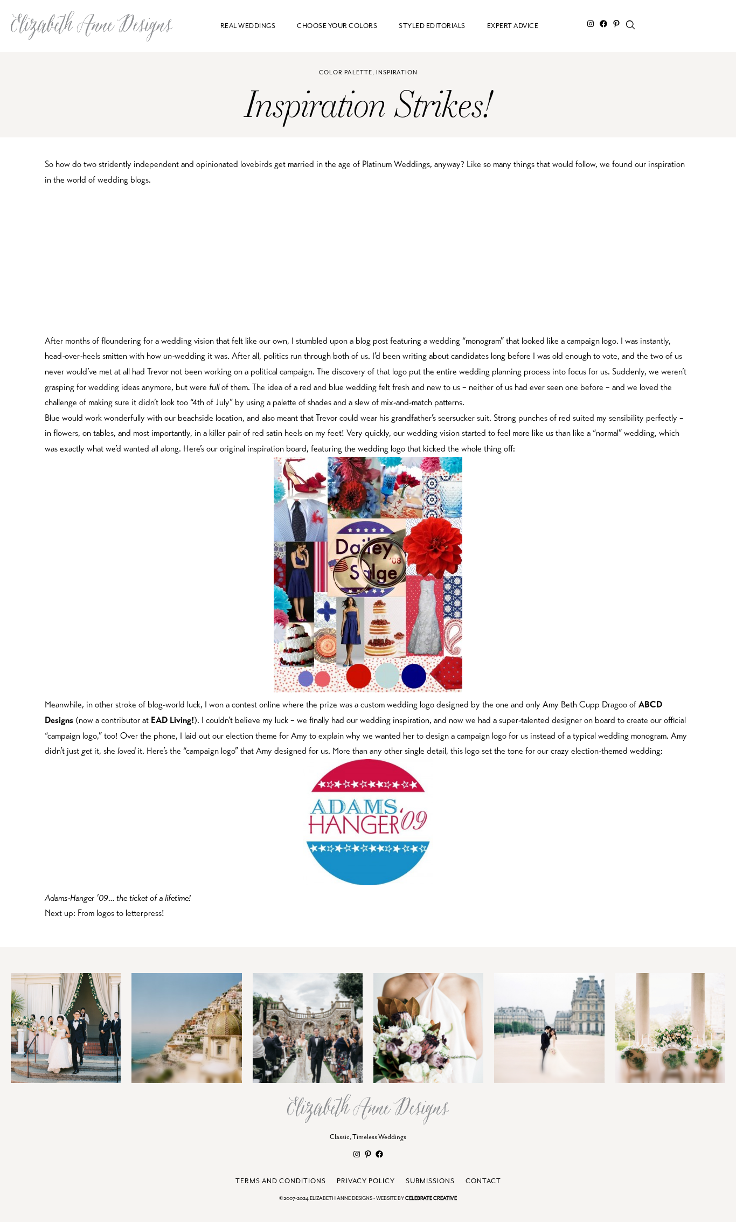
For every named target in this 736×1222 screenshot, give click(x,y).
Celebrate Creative (431, 1199)
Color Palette (345, 72)
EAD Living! (172, 720)
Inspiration (397, 72)
